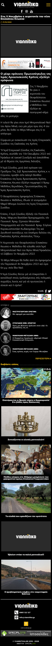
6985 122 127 (24, 612)
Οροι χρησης (26, 628)
